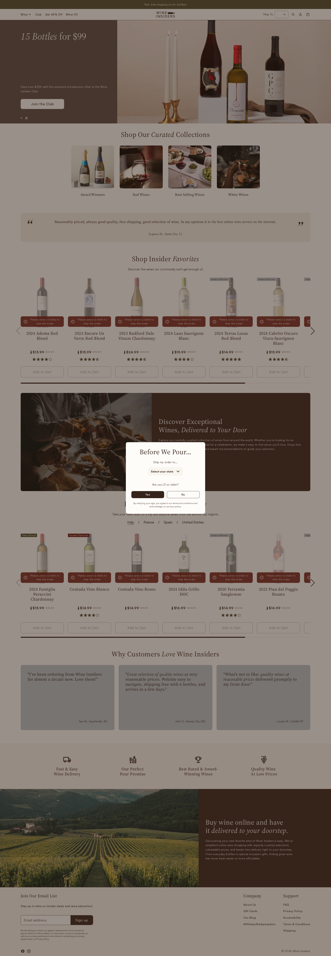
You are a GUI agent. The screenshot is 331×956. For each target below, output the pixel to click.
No (183, 494)
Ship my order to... (165, 462)
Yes (147, 494)
